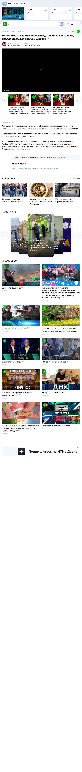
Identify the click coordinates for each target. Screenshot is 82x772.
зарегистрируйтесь (58, 157)
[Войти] (72, 24)
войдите (43, 157)
